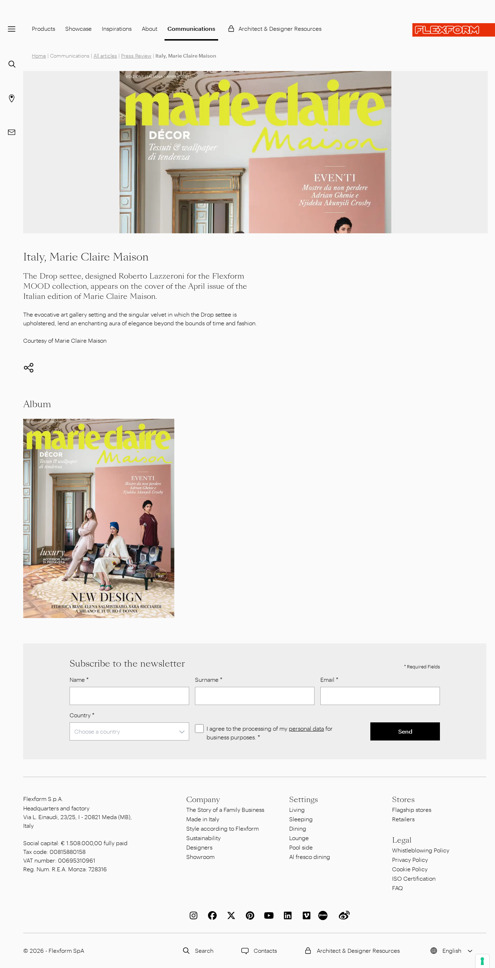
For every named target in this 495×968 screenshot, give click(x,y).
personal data (306, 728)
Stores (403, 799)
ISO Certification (414, 878)
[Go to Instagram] (192, 915)
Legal (402, 840)
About (149, 28)
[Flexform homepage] (453, 30)
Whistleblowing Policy (420, 850)
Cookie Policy (410, 868)
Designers (199, 847)
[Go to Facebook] (211, 915)
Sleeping (301, 818)
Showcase (78, 28)
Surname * (208, 679)
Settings (303, 799)
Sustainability (203, 837)
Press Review (136, 56)
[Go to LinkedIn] (286, 915)
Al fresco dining (309, 856)
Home (39, 56)
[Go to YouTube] (267, 915)
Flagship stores (411, 809)
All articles (105, 56)
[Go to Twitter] (230, 915)
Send (405, 731)
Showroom (200, 856)
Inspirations (117, 28)
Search (204, 950)
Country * (82, 715)
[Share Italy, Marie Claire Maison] (28, 367)
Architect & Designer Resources (279, 28)
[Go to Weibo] (343, 915)
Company (203, 799)
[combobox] (129, 731)
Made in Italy (202, 818)
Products (43, 28)
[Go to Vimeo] (305, 915)
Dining (297, 828)
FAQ (397, 887)
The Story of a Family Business (225, 809)
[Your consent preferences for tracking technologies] (482, 961)
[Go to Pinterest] (248, 915)
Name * (79, 679)
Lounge (299, 837)
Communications (191, 28)
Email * (329, 679)
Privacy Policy (410, 859)
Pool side (301, 847)
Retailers (403, 818)
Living (297, 809)
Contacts (265, 950)
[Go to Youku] (324, 915)
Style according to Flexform (222, 828)
